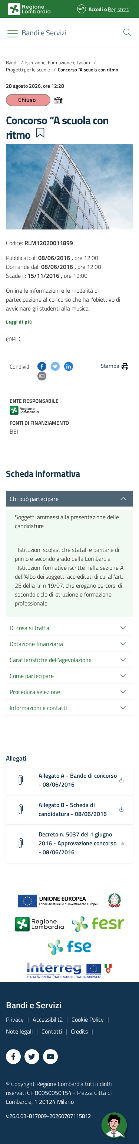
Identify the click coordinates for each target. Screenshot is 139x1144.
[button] (125, 31)
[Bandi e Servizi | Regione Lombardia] (29, 9)
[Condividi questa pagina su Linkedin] (68, 365)
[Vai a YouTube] (50, 1056)
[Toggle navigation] (12, 34)
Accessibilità (48, 1019)
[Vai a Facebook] (13, 1056)
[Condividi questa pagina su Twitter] (55, 365)
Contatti (52, 1031)
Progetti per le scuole (28, 69)
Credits (79, 1031)
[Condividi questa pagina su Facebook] (41, 365)
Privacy (15, 1019)
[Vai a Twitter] (31, 1056)
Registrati (118, 9)
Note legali (19, 1031)
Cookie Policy (88, 1019)
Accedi (96, 9)
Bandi (11, 62)
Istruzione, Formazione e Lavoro (57, 62)
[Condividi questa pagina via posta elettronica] (41, 375)
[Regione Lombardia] (28, 409)
